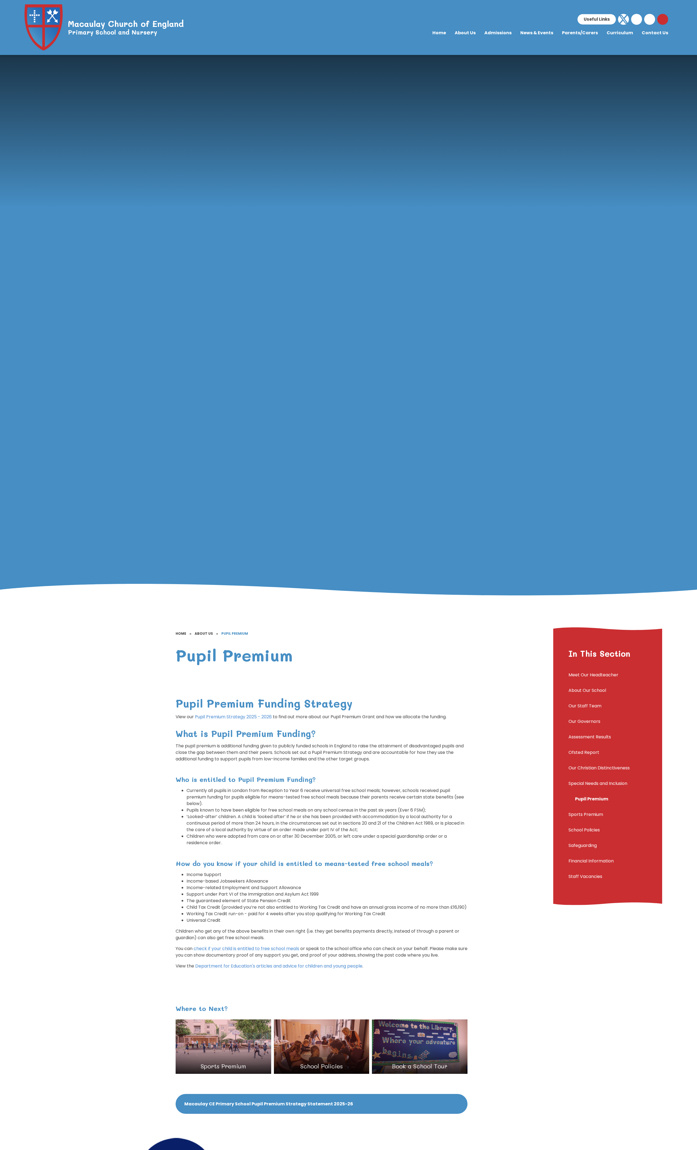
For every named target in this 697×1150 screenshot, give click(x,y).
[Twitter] (623, 19)
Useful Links (597, 19)
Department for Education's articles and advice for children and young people (278, 966)
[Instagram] (649, 19)
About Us (204, 633)
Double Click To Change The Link (223, 1046)
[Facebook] (636, 19)
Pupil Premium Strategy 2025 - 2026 (234, 717)
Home (181, 633)
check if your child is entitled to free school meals (246, 948)
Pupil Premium (234, 633)
